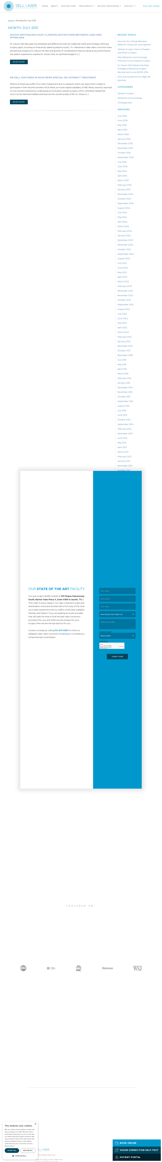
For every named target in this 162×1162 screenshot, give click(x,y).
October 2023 (124, 249)
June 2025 (123, 166)
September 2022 (126, 304)
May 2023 (122, 272)
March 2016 (123, 374)
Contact (129, 6)
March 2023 (123, 281)
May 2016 (122, 364)
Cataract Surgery (126, 93)
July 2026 (122, 116)
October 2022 (124, 300)
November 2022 (125, 295)
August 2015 (123, 406)
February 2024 (125, 231)
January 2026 (124, 139)
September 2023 (126, 254)
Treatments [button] (86, 6)
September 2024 (126, 203)
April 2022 (122, 328)
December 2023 (125, 240)
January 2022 (124, 341)
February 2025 (125, 185)
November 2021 (125, 346)
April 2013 (122, 447)
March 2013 (123, 452)
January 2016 (124, 383)
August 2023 (124, 258)
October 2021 (124, 351)
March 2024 (123, 226)
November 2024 (125, 194)
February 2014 (124, 429)
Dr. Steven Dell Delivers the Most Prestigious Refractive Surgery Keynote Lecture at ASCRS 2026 (133, 68)
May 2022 (122, 323)
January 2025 (124, 189)
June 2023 (123, 268)
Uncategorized (125, 103)
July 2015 (122, 410)
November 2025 (125, 148)
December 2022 (125, 291)
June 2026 (123, 120)
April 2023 (122, 277)
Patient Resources (108, 6)
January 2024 (124, 235)
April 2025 (122, 176)
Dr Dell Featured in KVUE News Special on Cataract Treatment (53, 77)
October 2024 (124, 199)
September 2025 (126, 157)
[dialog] (20, 1140)
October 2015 (124, 397)
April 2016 (122, 369)
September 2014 (125, 424)
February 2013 (124, 456)
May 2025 (122, 171)
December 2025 (125, 143)
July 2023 (122, 263)
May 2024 (122, 217)
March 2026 (123, 134)
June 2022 (123, 318)
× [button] (35, 1124)
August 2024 (124, 208)
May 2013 (122, 443)
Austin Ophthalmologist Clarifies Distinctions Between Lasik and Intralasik (56, 36)
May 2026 (122, 125)
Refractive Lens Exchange (130, 98)
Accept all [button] (11, 1150)
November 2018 (125, 355)
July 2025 (122, 162)
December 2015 (125, 387)
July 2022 (122, 314)
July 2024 (122, 212)
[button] (20, 1155)
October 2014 (124, 420)
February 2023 (125, 286)
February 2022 (125, 337)
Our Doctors (68, 6)
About (54, 6)
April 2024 (122, 222)
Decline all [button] (28, 1150)
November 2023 (125, 245)
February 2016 (124, 378)
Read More (19, 62)
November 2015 (125, 392)
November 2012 (125, 466)
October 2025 (124, 153)
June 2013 (122, 438)
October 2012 (124, 470)
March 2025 (123, 180)
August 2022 (124, 309)
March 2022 (123, 332)
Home (45, 6)
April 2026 (122, 130)
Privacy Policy (9, 1146)
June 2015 (122, 415)
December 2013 (125, 433)
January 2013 (124, 461)
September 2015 (125, 401)
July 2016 (122, 360)
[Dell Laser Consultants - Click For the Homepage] (20, 6)
